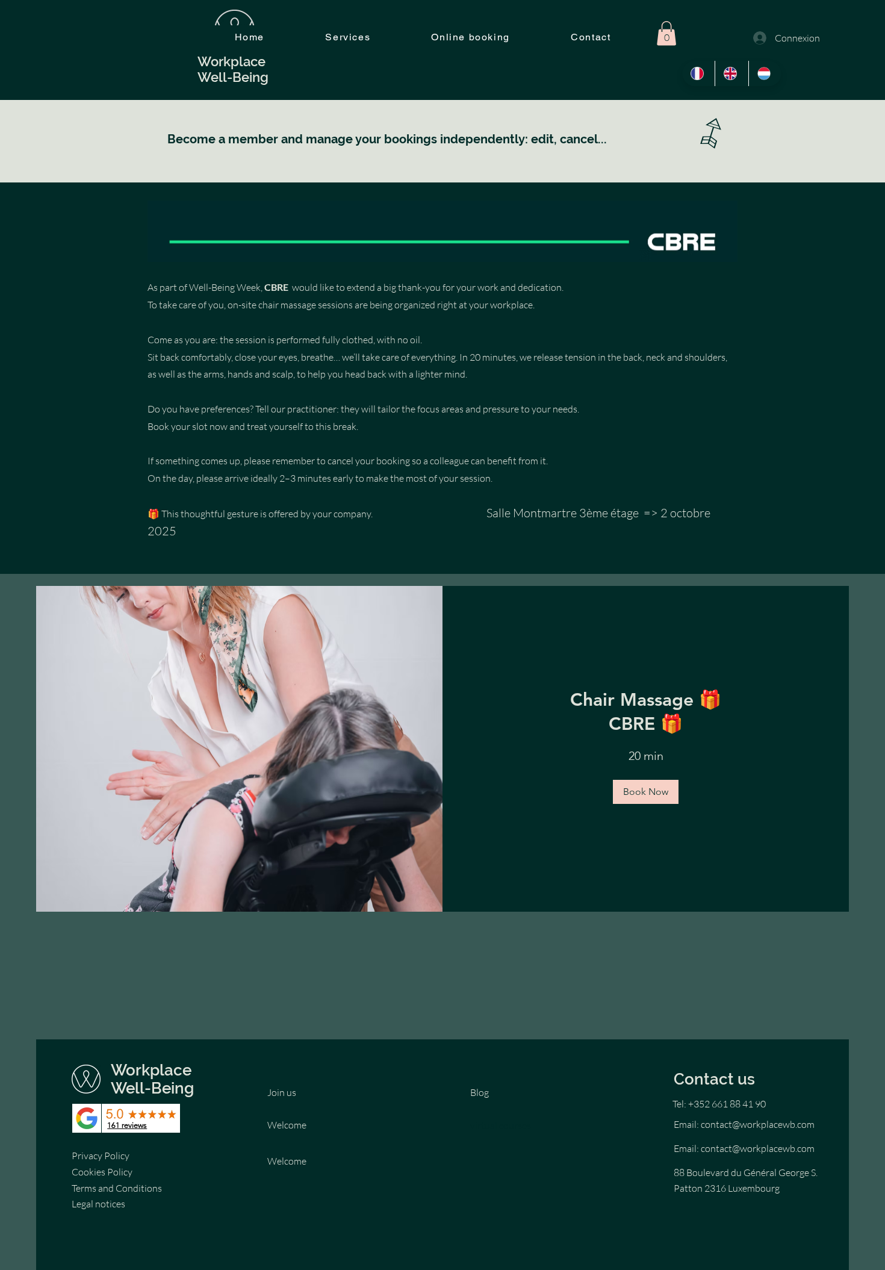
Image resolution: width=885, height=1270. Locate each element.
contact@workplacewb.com (758, 1124)
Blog (479, 1092)
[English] (731, 73)
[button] (666, 33)
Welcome (286, 1125)
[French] (698, 73)
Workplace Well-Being (152, 1079)
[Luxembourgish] (764, 73)
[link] (646, 712)
